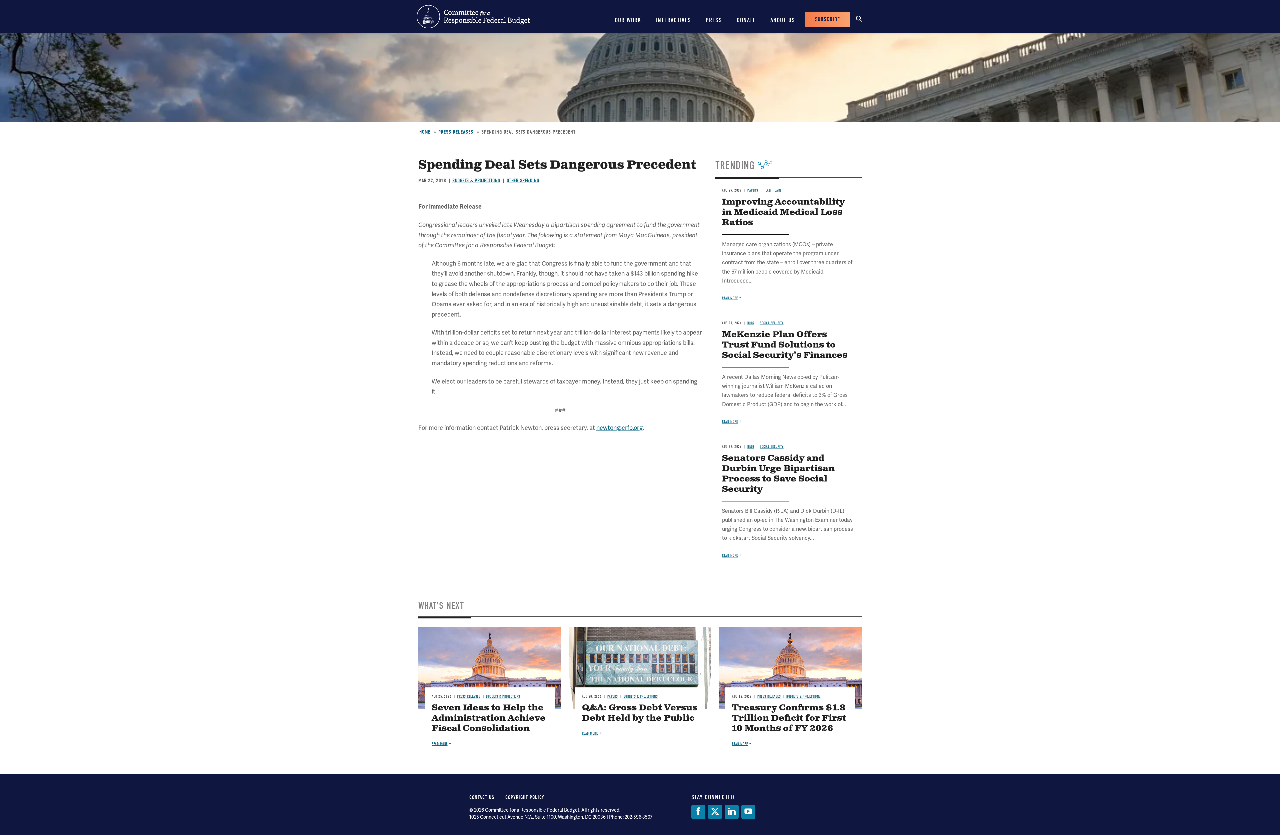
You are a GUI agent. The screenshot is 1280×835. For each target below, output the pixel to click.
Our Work (628, 20)
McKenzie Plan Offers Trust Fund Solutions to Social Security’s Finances (784, 345)
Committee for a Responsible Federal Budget (473, 16)
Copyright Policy (524, 797)
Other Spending (523, 181)
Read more (730, 298)
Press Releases (455, 132)
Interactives (673, 20)
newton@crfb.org (619, 427)
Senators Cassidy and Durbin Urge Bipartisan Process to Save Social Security (778, 473)
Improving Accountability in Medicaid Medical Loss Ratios (783, 212)
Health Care (773, 190)
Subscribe (827, 19)
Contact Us (481, 797)
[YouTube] (748, 812)
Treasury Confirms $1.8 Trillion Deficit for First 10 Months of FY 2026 (789, 718)
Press (714, 20)
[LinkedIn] (732, 812)
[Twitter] (715, 812)
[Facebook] (698, 812)
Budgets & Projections (476, 181)
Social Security (772, 323)
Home (424, 132)
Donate (746, 20)
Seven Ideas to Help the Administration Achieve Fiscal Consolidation (489, 718)
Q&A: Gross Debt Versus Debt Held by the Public (639, 713)
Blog (750, 323)
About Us (782, 20)
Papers (752, 190)
